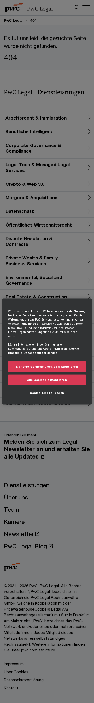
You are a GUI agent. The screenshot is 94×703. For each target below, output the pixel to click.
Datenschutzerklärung (40, 352)
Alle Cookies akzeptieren (47, 379)
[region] (47, 352)
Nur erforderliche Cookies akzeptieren (47, 366)
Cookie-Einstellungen (47, 392)
